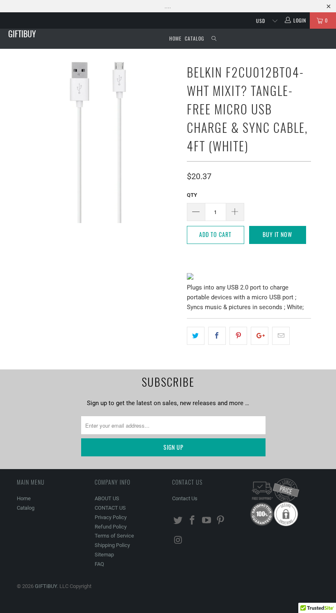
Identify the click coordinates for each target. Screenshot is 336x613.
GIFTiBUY (22, 34)
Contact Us (185, 498)
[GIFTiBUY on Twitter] (178, 520)
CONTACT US (110, 508)
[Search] (214, 39)
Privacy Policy (111, 517)
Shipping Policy (112, 545)
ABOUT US (107, 498)
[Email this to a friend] (281, 336)
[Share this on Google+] (259, 336)
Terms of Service (114, 536)
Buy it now (277, 234)
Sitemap (104, 554)
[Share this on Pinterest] (238, 336)
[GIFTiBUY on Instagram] (178, 540)
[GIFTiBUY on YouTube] (206, 520)
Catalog (194, 38)
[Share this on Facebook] (217, 336)
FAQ (99, 564)
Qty (192, 195)
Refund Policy (111, 527)
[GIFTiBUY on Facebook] (192, 520)
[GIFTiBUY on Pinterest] (221, 520)
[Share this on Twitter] (195, 336)
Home (175, 38)
